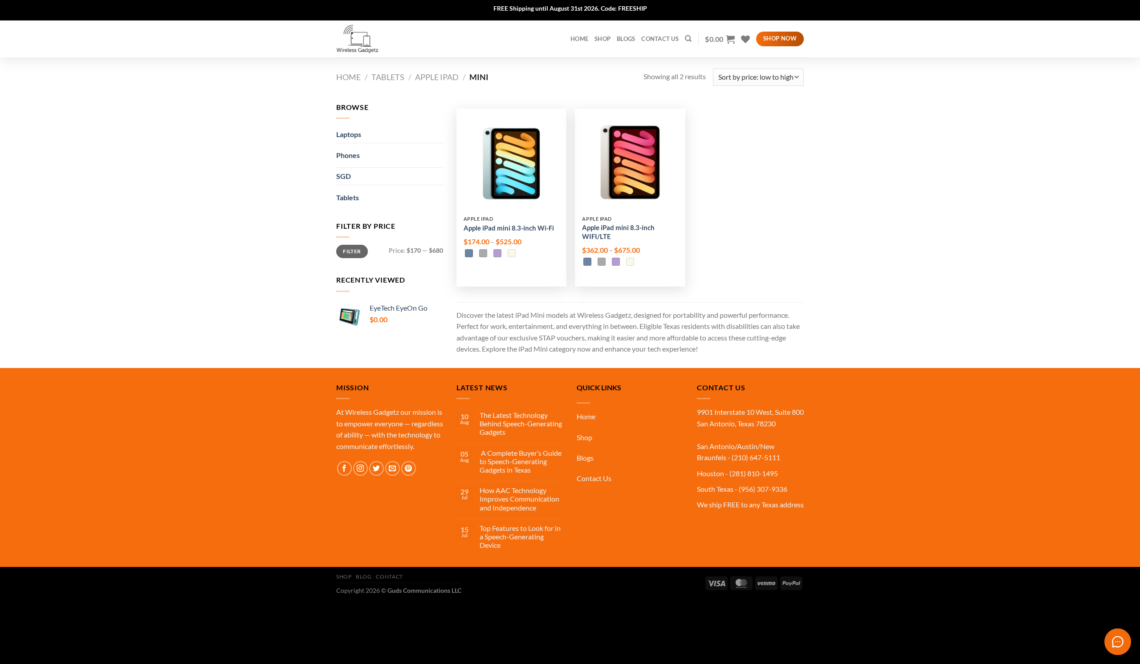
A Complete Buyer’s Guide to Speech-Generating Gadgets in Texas (521, 461)
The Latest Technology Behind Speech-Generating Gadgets (521, 423)
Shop (602, 38)
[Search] (688, 38)
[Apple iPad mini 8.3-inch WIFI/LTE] (630, 163)
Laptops (348, 134)
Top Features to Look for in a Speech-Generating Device (520, 536)
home (579, 38)
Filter (352, 251)
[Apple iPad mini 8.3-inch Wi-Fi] (511, 163)
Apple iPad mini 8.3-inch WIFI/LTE (618, 231)
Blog (363, 576)
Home (348, 77)
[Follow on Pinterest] (408, 468)
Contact (389, 576)
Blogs (626, 38)
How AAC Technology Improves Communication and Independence (519, 498)
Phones (348, 155)
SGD (343, 176)
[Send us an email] (392, 468)
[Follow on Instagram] (360, 468)
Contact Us (660, 38)
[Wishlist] (745, 39)
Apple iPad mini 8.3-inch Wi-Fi (509, 228)
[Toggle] (427, 152)
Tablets (387, 77)
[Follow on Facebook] (344, 468)
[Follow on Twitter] (376, 468)
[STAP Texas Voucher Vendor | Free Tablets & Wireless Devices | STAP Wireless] (380, 38)
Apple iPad (437, 77)
